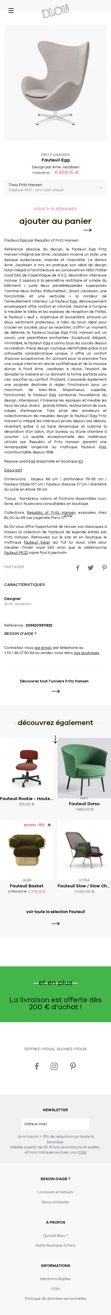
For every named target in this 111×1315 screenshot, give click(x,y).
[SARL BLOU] (55, 11)
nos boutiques (86, 652)
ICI (80, 461)
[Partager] (77, 567)
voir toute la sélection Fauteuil (55, 912)
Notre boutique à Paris (55, 1245)
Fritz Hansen (55, 154)
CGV (82, 1152)
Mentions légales (55, 1279)
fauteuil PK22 (16, 552)
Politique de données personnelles (56, 1298)
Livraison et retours (55, 1192)
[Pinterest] (104, 567)
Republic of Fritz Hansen (51, 512)
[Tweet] (91, 567)
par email (42, 647)
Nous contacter (55, 1202)
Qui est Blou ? (55, 1235)
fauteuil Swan (37, 542)
